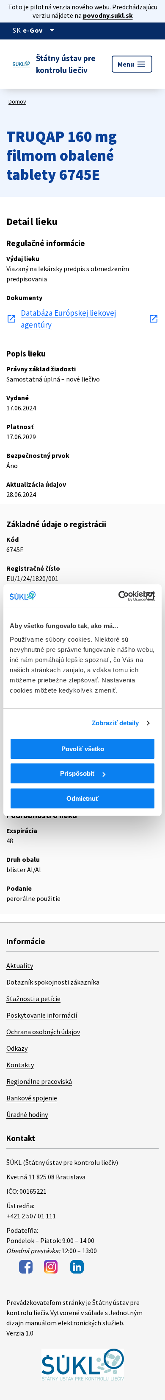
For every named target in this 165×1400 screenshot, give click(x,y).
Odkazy (17, 1048)
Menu (132, 64)
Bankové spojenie (31, 1098)
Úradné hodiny (27, 1114)
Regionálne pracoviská (39, 1081)
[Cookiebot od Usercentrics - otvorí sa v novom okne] (118, 596)
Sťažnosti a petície (33, 998)
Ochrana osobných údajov (43, 1031)
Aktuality (19, 965)
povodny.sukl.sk (108, 15)
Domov (17, 101)
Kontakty (20, 1065)
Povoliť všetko (82, 748)
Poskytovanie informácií (41, 1015)
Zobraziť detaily (115, 723)
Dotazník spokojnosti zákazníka (52, 982)
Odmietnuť (82, 798)
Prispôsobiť (77, 773)
